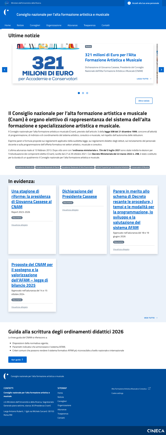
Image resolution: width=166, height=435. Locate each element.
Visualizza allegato (19, 224)
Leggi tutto (142, 78)
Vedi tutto (149, 317)
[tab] (79, 93)
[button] (143, 3)
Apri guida (16, 359)
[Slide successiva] (161, 69)
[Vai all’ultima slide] (4, 69)
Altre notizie (144, 100)
